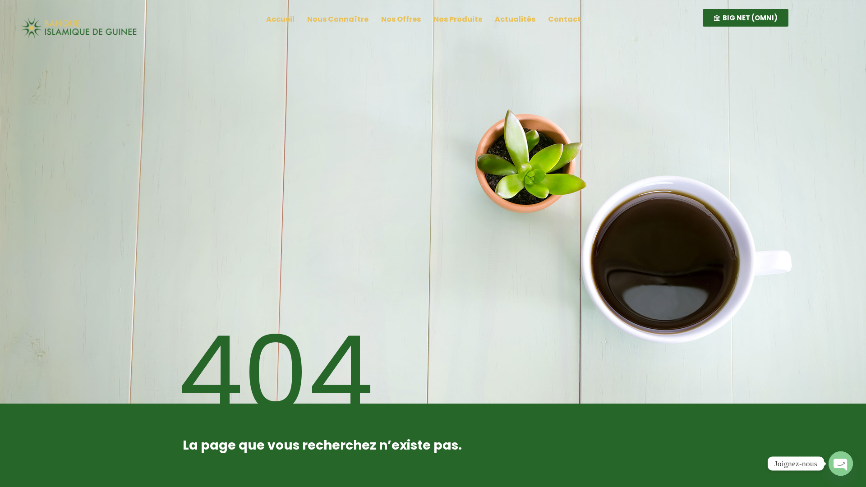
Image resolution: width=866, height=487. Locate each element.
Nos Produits (457, 19)
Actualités (515, 19)
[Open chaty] (841, 463)
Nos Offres (401, 19)
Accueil (280, 19)
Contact (564, 19)
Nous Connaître (338, 19)
